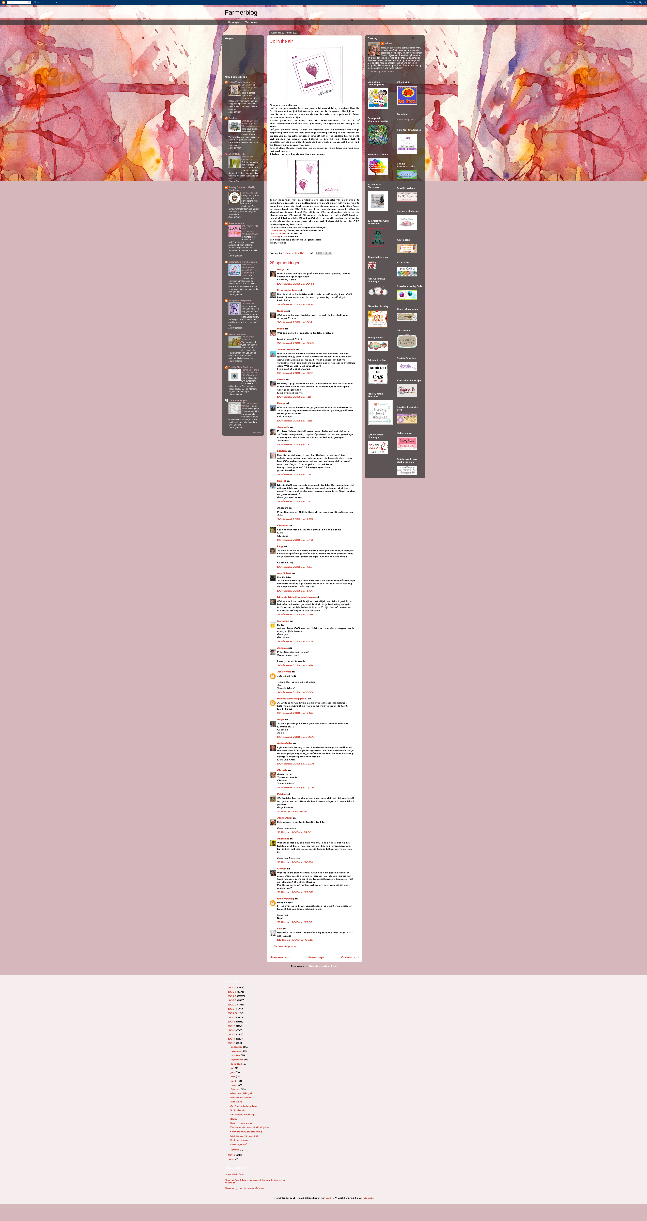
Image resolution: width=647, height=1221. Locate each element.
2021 (232, 1008)
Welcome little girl (241, 1093)
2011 (231, 1159)
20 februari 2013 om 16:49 (295, 665)
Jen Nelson (284, 671)
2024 (232, 996)
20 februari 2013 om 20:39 (295, 737)
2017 (232, 1026)
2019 (232, 1017)
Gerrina (281, 868)
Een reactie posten (285, 946)
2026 (232, 987)
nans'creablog (285, 898)
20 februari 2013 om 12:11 (294, 474)
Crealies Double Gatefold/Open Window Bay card (249, 123)
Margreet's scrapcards (239, 300)
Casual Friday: (278, 230)
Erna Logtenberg (287, 290)
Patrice (281, 794)
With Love (236, 1101)
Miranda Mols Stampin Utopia (296, 597)
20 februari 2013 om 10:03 (295, 304)
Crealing (275, 236)
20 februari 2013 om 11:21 (294, 396)
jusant (329, 1197)
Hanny (281, 403)
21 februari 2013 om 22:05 (295, 892)
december (237, 1046)
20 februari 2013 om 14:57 (295, 566)
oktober (236, 1055)
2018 (232, 1021)
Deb (279, 928)
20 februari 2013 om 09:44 (295, 283)
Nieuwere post (280, 957)
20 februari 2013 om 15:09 (295, 590)
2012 (232, 1155)
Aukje (280, 719)
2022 (232, 1004)
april (234, 1081)
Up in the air (237, 1110)
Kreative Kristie (236, 223)
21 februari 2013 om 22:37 (294, 922)
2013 (232, 1043)
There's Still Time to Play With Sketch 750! (250, 373)
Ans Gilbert (284, 573)
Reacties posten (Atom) (323, 966)
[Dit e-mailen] (317, 253)
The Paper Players (238, 400)
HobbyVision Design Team (242, 82)
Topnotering (251, 22)
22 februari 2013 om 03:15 (295, 939)
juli (233, 1068)
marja (280, 328)
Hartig (233, 1118)
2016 (232, 1030)
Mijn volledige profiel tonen (381, 71)
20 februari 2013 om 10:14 (294, 322)
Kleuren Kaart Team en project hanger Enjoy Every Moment (255, 1181)
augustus (237, 1063)
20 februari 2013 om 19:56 (295, 713)
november (237, 1051)
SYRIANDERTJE (236, 154)
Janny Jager (285, 817)
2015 (232, 1034)
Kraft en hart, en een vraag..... (247, 1131)
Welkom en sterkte (241, 1097)
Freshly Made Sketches (240, 367)
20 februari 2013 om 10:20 (295, 343)
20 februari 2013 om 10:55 (295, 373)
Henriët (281, 480)
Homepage (233, 22)
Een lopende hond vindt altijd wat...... (251, 1127)
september (237, 1059)
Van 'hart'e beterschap (243, 1106)
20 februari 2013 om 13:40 (295, 540)
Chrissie (282, 770)
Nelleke (388, 43)
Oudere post (350, 957)
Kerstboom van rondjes (244, 1135)
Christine (282, 525)
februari (236, 1089)
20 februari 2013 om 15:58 (295, 614)
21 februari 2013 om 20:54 (295, 862)
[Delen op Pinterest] (330, 253)
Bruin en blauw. (239, 1140)
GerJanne (283, 621)
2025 (232, 991)
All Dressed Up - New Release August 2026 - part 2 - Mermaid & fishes (249, 270)
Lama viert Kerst (234, 1174)
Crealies (232, 118)
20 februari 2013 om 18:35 (295, 692)
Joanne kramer (286, 349)
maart (234, 1085)
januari (235, 1149)
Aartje (280, 269)
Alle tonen (257, 432)
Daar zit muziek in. (241, 1123)
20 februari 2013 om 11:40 (294, 444)
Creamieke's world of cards (242, 262)
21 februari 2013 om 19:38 (294, 832)
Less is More (278, 233)
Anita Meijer (284, 743)
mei (233, 1076)
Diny (280, 546)
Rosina (281, 311)
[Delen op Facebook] (327, 253)
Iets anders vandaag (242, 1114)
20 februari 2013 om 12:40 (295, 501)
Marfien (282, 450)
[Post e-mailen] (311, 253)
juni (233, 1072)
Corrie (281, 379)
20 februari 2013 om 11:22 (294, 420)
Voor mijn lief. (238, 1144)
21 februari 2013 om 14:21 (294, 811)
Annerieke (283, 838)
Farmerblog (241, 12)
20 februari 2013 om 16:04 (295, 641)
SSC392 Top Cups (249, 193)
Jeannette (283, 427)
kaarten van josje (237, 334)
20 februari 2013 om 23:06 (295, 763)
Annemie (282, 647)
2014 (232, 1038)
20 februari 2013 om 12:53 (295, 519)
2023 (232, 1000)
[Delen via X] (324, 253)
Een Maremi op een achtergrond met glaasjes (249, 87)
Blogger (368, 1197)
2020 (233, 1013)
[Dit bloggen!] (320, 253)
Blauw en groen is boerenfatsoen (245, 1188)
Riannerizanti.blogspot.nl (292, 698)
